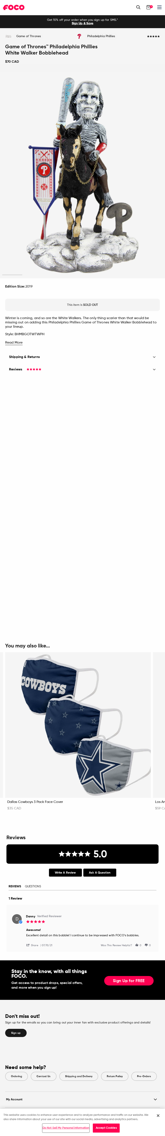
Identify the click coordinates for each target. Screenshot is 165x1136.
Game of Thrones (28, 36)
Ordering (16, 1076)
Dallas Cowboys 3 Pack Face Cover (35, 802)
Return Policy (115, 1076)
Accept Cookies (106, 1128)
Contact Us (43, 1076)
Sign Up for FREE (129, 981)
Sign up (16, 1032)
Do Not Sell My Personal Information (66, 1128)
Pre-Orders (144, 1076)
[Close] (158, 1115)
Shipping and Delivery (79, 1076)
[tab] (65, 872)
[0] (148, 7)
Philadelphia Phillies (101, 36)
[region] (82, 1122)
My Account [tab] (14, 1099)
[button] (34, 945)
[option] (82, 21)
